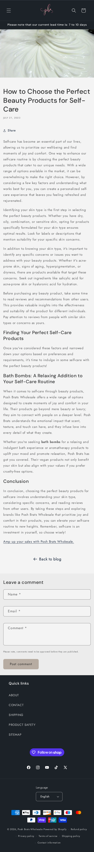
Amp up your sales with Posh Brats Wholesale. (38, 541)
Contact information (49, 842)
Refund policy (79, 829)
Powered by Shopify (55, 829)
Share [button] (12, 130)
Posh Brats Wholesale (30, 829)
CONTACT (16, 705)
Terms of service (48, 836)
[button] (9, 10)
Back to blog (50, 559)
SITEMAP (15, 734)
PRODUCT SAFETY (22, 725)
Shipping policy (71, 836)
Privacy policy (26, 836)
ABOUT (14, 695)
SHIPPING (16, 715)
